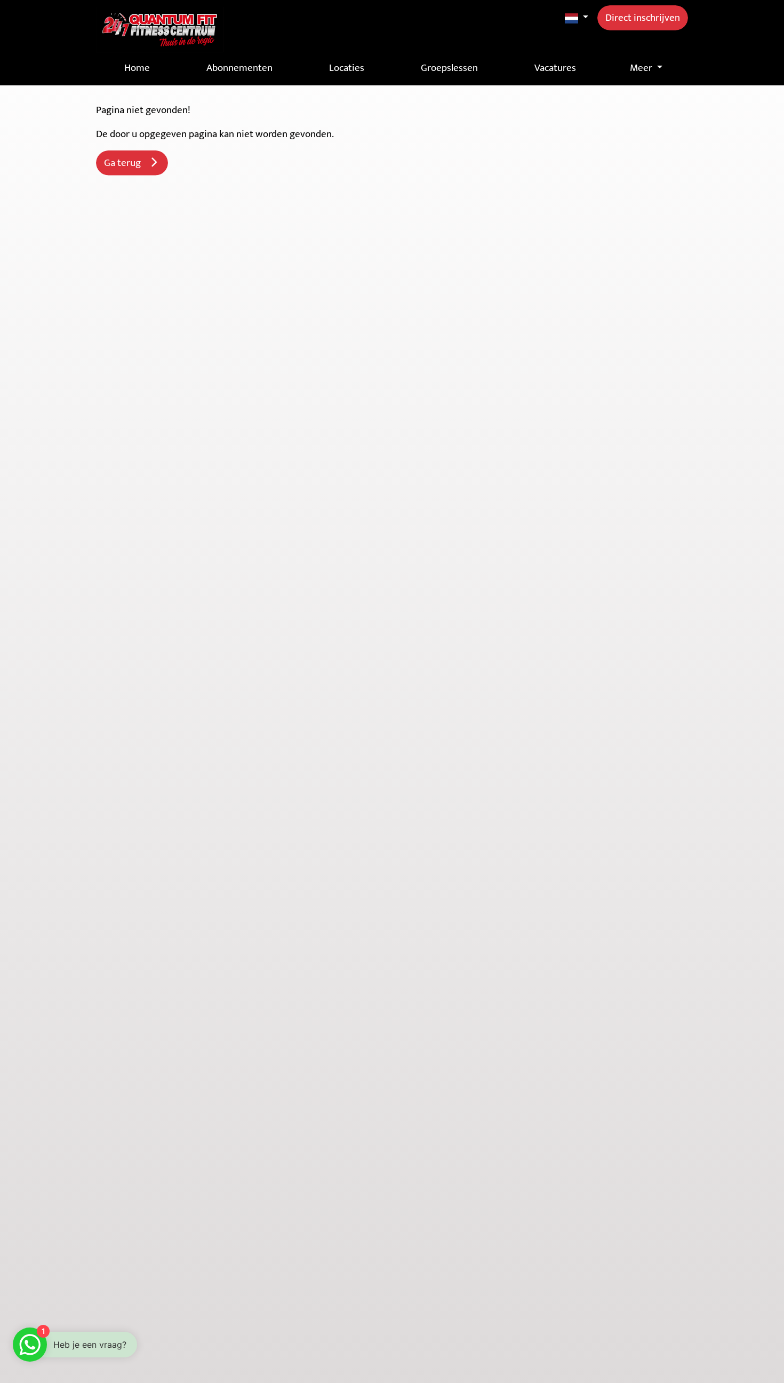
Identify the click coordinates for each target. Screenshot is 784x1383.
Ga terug (125, 162)
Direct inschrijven (642, 17)
